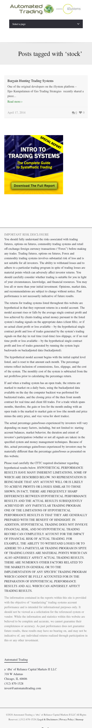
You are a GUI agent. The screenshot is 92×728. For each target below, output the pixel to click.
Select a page (18, 24)
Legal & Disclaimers (48, 719)
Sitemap (79, 719)
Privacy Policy (66, 719)
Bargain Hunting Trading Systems (30, 80)
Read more (14, 101)
